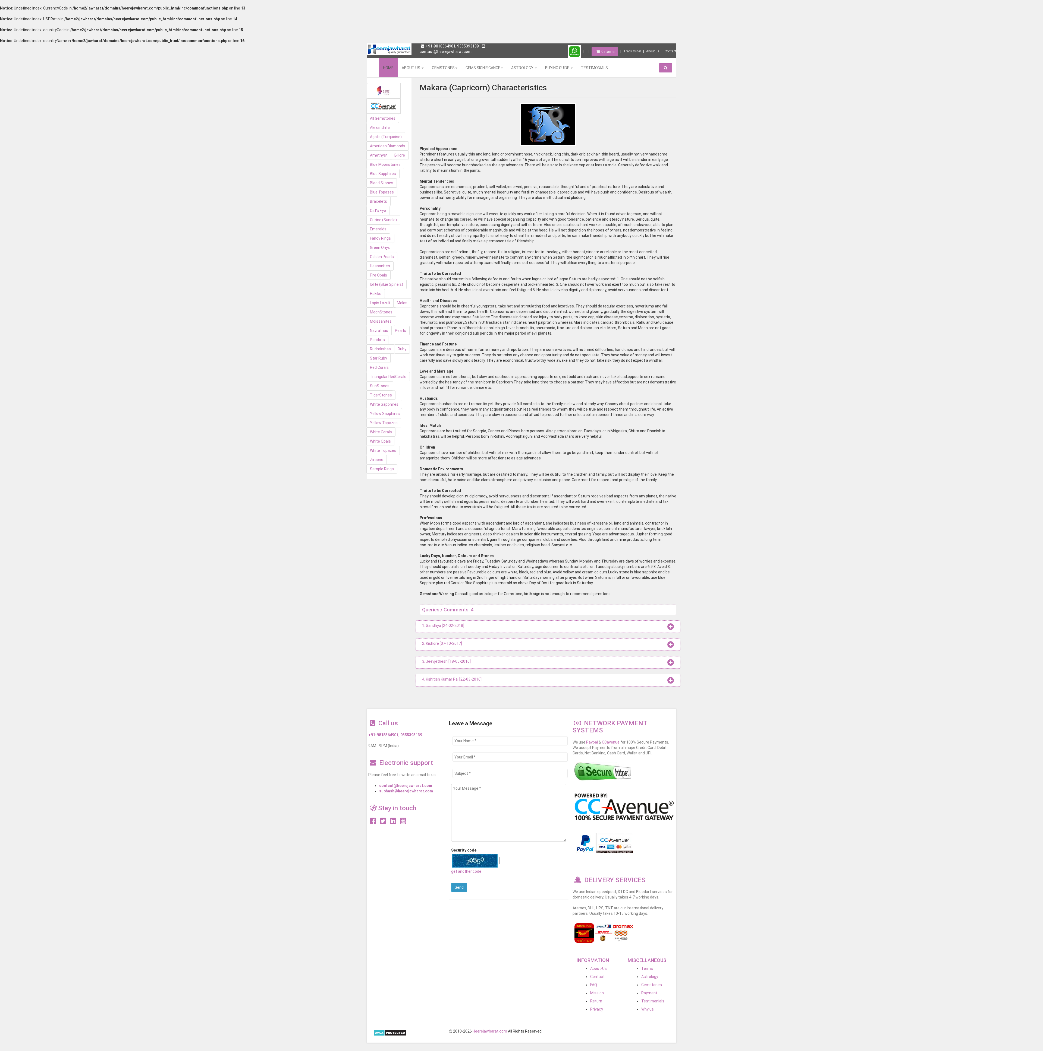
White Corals (381, 432)
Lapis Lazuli (380, 303)
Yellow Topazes (384, 423)
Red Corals (379, 367)
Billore (399, 155)
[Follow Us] (383, 822)
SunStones (379, 386)
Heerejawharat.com (490, 1031)
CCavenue (611, 742)
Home (388, 68)
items (608, 51)
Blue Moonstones (385, 164)
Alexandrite (380, 127)
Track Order (632, 51)
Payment (649, 993)
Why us (647, 1009)
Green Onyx (380, 247)
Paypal (592, 742)
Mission (597, 993)
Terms (647, 968)
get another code (466, 871)
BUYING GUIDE (557, 68)
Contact (670, 51)
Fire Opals (378, 275)
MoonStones (381, 312)
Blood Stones (381, 183)
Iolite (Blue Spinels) (386, 284)
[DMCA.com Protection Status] (389, 1032)
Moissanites (381, 321)
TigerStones (381, 395)
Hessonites (380, 266)
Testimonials (652, 1001)
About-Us (598, 968)
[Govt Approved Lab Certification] (384, 91)
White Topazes (383, 450)
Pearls (400, 330)
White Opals (380, 441)
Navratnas (379, 330)
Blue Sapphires (383, 174)
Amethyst (379, 155)
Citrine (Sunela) (383, 220)
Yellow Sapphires (385, 413)
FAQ (593, 985)
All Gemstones (382, 118)
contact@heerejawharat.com (405, 785)
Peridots (377, 340)
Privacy (596, 1009)
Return (596, 1001)
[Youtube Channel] (403, 822)
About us (652, 51)
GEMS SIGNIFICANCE (483, 68)
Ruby (402, 349)
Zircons (376, 460)
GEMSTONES (443, 68)
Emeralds (378, 229)
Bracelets (378, 201)
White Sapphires (384, 404)
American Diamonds (387, 146)
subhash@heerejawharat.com (406, 791)
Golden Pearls (382, 257)
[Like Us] (373, 822)
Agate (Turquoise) (386, 137)
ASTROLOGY (522, 68)
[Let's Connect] (393, 822)
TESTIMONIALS (594, 68)
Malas (402, 303)
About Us (411, 68)
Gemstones (651, 985)
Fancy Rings (380, 238)
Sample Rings (382, 469)
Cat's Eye (378, 210)
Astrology (649, 976)
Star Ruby (378, 358)
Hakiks (375, 293)
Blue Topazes (382, 192)
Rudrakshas (380, 349)
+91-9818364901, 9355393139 (452, 46)
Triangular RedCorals (388, 376)
